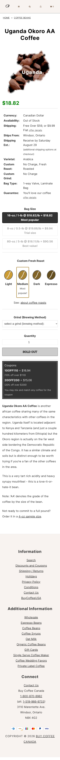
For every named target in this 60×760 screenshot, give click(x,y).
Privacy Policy (31, 581)
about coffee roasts (33, 302)
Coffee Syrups (31, 633)
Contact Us (31, 592)
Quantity (30, 336)
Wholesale (31, 617)
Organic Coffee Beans (31, 644)
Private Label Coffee (31, 666)
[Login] (41, 6)
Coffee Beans (22, 17)
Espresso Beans (31, 622)
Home (6, 17)
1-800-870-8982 (31, 696)
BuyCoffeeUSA (31, 598)
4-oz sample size (30, 516)
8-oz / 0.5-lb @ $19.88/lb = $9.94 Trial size (30, 231)
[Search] (30, 6)
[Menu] (19, 6)
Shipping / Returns (31, 571)
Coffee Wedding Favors (31, 660)
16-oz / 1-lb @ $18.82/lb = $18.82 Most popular (30, 218)
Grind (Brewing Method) (30, 317)
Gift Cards (31, 649)
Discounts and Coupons (31, 565)
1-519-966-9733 (33, 701)
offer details (35, 130)
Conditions (31, 587)
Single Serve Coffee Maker (31, 655)
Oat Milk (31, 639)
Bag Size (30, 209)
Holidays (31, 576)
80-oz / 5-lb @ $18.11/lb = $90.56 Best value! (30, 244)
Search (31, 560)
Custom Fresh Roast (30, 261)
